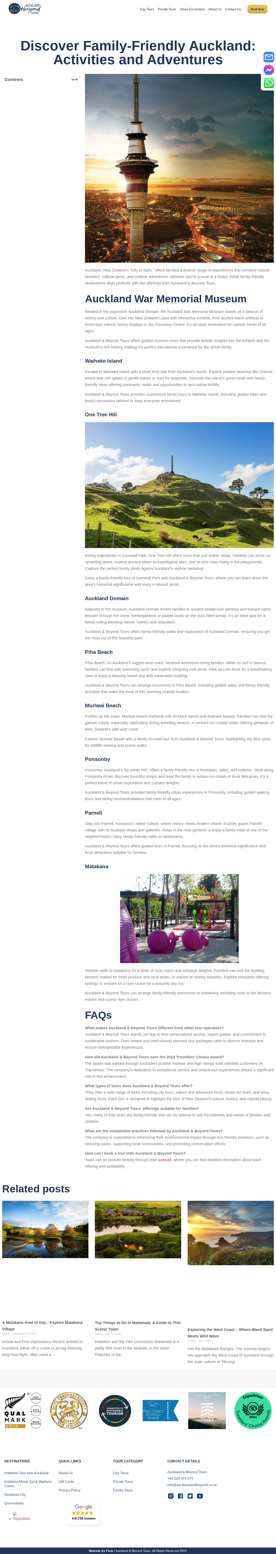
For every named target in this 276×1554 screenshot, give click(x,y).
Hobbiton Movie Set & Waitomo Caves (28, 1484)
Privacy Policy (69, 1490)
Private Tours (167, 9)
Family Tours (123, 1490)
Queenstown (14, 1503)
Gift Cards (66, 1482)
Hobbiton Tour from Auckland (26, 1473)
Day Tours (147, 9)
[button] (73, 79)
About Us (215, 9)
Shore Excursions (192, 9)
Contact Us (233, 9)
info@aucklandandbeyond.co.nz (192, 1485)
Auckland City (15, 1494)
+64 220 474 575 (180, 1478)
